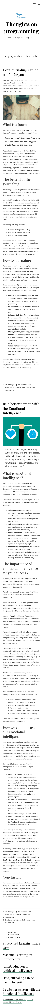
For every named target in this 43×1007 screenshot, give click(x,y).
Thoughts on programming (21, 27)
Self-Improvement (28, 388)
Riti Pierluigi (9, 385)
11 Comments (10, 923)
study (12, 616)
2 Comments (9, 390)
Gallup (17, 805)
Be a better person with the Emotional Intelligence (21, 408)
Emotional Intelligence (13, 388)
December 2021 (14, 935)
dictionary (21, 130)
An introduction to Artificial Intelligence (17, 968)
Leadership (26, 914)
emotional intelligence (11, 486)
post (17, 797)
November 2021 (14, 938)
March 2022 (12, 932)
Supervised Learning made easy (21, 945)
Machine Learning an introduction (17, 957)
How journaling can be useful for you (20, 72)
